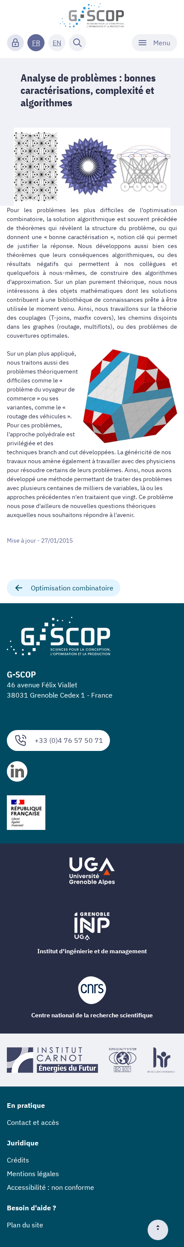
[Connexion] (15, 42)
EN (57, 42)
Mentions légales (33, 1173)
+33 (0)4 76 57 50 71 (69, 740)
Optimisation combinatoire (72, 588)
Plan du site (25, 1225)
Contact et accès (33, 1122)
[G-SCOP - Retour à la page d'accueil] (92, 15)
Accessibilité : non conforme (50, 1187)
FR (36, 42)
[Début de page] (161, 1230)
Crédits (18, 1160)
